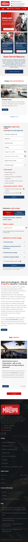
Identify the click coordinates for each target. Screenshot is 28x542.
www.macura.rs (7, 430)
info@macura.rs (7, 428)
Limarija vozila (6, 99)
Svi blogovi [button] (14, 393)
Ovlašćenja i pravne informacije (10, 499)
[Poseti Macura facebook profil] (23, 8)
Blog (2, 503)
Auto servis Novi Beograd (9, 456)
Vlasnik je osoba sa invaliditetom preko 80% (13, 177)
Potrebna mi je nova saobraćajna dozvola (13, 189)
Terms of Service (13, 269)
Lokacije (4, 495)
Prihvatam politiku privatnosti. (11, 261)
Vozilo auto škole (9, 183)
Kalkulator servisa (8, 213)
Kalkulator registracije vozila (9, 449)
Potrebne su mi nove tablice (12, 193)
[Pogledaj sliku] (14, 85)
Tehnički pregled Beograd (9, 442)
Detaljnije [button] (5, 109)
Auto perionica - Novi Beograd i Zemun (12, 466)
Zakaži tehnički (14, 71)
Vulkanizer (5, 460)
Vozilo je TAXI (8, 174)
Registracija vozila (6, 446)
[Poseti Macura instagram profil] (25, 8)
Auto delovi (5, 463)
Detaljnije (4, 329)
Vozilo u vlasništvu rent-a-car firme (14, 181)
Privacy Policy (5, 269)
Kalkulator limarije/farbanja (19, 213)
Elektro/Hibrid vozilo (10, 172)
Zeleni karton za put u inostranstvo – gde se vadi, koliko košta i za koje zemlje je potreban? (13, 364)
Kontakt (4, 492)
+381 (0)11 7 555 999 (8, 425)
